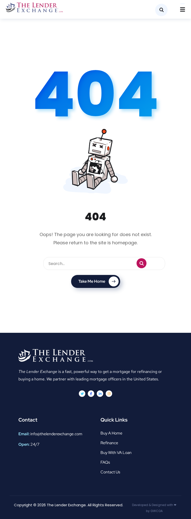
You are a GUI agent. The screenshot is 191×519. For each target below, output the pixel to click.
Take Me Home (91, 281)
